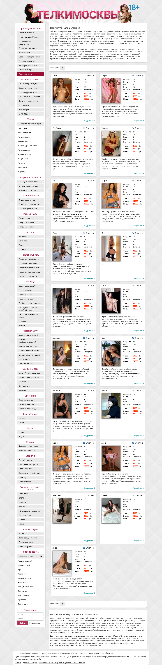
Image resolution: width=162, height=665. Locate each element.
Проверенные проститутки (25, 42)
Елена (104, 495)
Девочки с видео (30, 662)
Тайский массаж (26, 363)
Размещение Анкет (27, 74)
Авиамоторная (24, 133)
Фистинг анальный (27, 450)
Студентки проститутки (29, 186)
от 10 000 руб (24, 114)
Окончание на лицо (27, 404)
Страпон (22, 519)
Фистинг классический (29, 446)
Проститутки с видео (28, 48)
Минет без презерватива (29, 373)
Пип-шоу (22, 477)
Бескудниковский (26, 587)
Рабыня (22, 506)
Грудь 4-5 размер (26, 227)
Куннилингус (24, 386)
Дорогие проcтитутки (28, 88)
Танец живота (25, 481)
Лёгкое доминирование (29, 511)
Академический (25, 561)
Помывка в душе (26, 542)
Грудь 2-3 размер (26, 222)
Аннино (21, 163)
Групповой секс (25, 294)
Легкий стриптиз (26, 460)
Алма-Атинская (24, 154)
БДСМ (21, 498)
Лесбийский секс (26, 299)
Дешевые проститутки (28, 83)
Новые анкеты (25, 52)
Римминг (23, 390)
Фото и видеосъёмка (28, 538)
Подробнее (88, 121)
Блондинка (23, 236)
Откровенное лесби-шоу (29, 473)
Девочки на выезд (27, 61)
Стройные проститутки (29, 204)
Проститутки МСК (26, 33)
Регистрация (34, 623)
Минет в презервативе (29, 377)
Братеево (22, 600)
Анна (104, 443)
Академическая (24, 141)
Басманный (23, 582)
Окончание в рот (26, 400)
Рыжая (21, 245)
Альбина (56, 338)
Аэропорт (22, 171)
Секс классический (27, 286)
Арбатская (22, 167)
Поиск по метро (25, 69)
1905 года (22, 128)
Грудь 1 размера (26, 218)
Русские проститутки (28, 276)
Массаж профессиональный (27, 340)
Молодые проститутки (28, 181)
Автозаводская (24, 137)
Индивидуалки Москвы (29, 37)
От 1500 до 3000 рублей (29, 96)
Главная (18, 662)
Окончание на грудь (28, 408)
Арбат (20, 569)
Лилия (104, 390)
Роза (55, 233)
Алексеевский (24, 565)
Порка (21, 524)
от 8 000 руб (24, 109)
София (104, 75)
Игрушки (22, 321)
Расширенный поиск (28, 65)
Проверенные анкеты (48, 662)
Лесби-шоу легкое (26, 469)
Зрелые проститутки (28, 190)
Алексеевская (24, 150)
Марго (104, 180)
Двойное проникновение (30, 303)
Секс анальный (25, 290)
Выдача (22, 418)
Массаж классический (28, 335)
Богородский (23, 595)
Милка (55, 180)
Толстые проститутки (28, 208)
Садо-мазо (23, 493)
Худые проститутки (27, 200)
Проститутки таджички (29, 267)
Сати (55, 75)
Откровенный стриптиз (29, 464)
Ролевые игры (25, 515)
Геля (103, 338)
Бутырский (23, 604)
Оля (103, 233)
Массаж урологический (29, 350)
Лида (55, 548)
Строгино (90, 75)
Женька (105, 128)
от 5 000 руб (24, 105)
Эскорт (22, 533)
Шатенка (22, 249)
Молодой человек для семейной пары (28, 308)
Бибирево (22, 591)
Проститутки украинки (29, 259)
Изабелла (57, 128)
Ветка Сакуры (24, 359)
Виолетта (57, 390)
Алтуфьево (23, 158)
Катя (104, 285)
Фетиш (22, 325)
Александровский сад (27, 145)
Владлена (57, 495)
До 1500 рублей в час (28, 92)
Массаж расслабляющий (29, 355)
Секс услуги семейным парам (28, 315)
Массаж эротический (28, 346)
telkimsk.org (109, 653)
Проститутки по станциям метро (71, 662)
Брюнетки (23, 241)
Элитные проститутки (28, 101)
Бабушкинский (24, 578)
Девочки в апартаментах (29, 57)
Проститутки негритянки (29, 272)
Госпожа (22, 502)
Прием (22, 422)
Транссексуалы (25, 546)
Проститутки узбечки (28, 263)
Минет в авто (24, 382)
